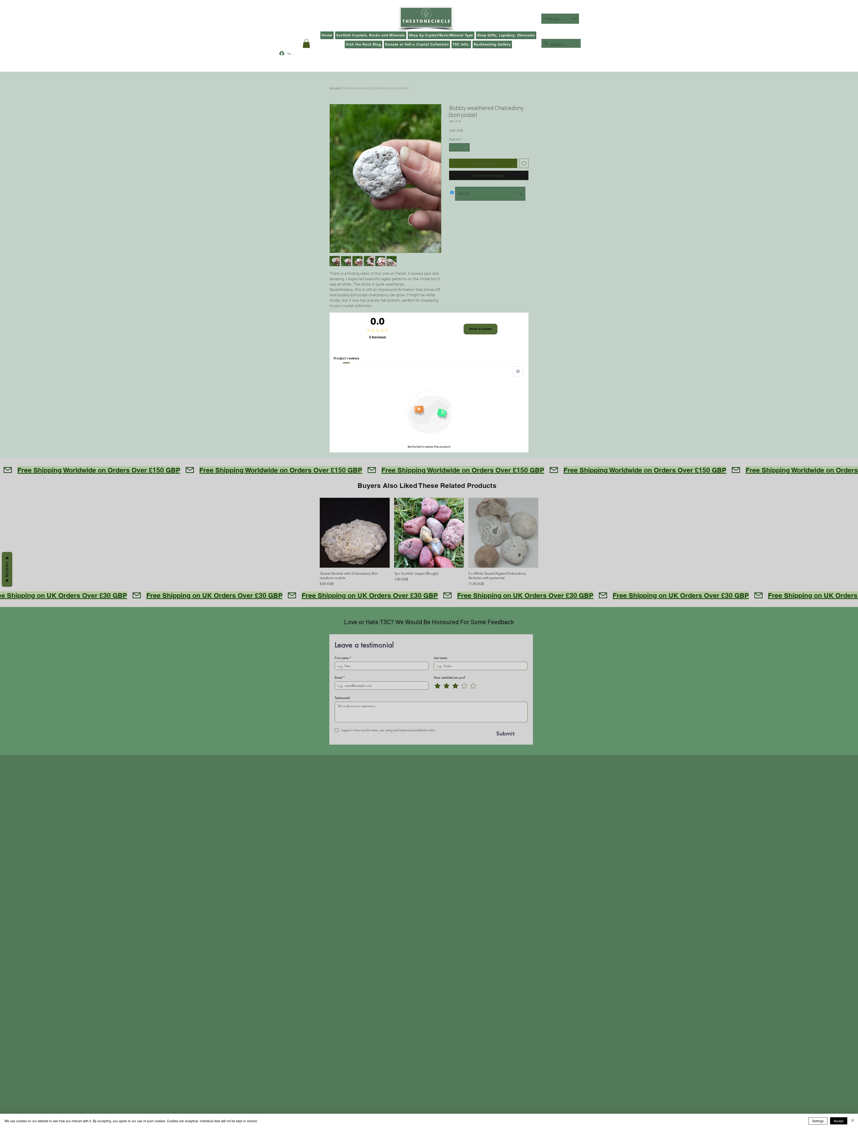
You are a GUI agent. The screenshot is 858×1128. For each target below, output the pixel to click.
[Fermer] (852, 1120)
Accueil (335, 88)
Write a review (480, 329)
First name (343, 658)
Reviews (7, 569)
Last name (440, 658)
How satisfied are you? (449, 677)
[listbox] (490, 194)
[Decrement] (452, 147)
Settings (818, 1121)
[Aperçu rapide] (355, 533)
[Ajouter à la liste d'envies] (523, 163)
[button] (306, 43)
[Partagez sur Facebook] (452, 192)
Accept (838, 1121)
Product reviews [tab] (346, 358)
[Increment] (466, 147)
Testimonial (342, 698)
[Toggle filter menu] (518, 371)
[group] (429, 542)
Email (340, 677)
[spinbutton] (459, 147)
